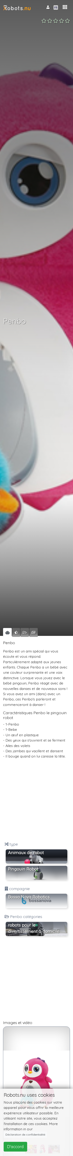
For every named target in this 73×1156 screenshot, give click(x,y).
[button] (65, 7)
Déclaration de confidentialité (25, 1134)
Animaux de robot (26, 852)
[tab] (7, 632)
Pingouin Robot (23, 868)
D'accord (15, 1146)
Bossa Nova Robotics (29, 896)
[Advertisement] (36, 800)
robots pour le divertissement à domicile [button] (33, 928)
